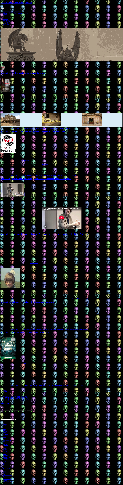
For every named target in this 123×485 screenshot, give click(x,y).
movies (4, 452)
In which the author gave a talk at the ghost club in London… (28, 302)
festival (36, 175)
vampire (69, 298)
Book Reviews (6, 20)
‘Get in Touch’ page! (118, 201)
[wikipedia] (24, 414)
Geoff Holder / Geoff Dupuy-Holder (16, 2)
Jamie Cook (68, 128)
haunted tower (45, 230)
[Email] (33, 414)
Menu (2, 8)
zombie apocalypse (7, 479)
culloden (38, 329)
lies (51, 175)
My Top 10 (5, 22)
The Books (5, 19)
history (5, 447)
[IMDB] (29, 414)
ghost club (50, 329)
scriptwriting (6, 469)
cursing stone (37, 298)
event (27, 385)
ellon (34, 175)
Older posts (3, 390)
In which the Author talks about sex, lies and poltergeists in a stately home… (34, 131)
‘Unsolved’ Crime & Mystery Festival (21, 157)
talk (75, 329)
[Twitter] (11, 414)
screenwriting (6, 468)
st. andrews (66, 385)
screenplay (5, 466)
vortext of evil (70, 230)
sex (63, 175)
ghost (40, 175)
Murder (4, 454)
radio (4, 463)
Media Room (5, 23)
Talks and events (7, 475)
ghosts (28, 230)
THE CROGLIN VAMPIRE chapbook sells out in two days (15, 397)
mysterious (56, 385)
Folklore (30, 385)
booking (24, 385)
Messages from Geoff (15, 128)
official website (45, 164)
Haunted (47, 128)
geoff (37, 385)
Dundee (4, 430)
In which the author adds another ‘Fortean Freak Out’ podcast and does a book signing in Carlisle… (44, 234)
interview (5, 449)
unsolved (56, 128)
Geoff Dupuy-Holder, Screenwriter (10, 12)
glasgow (5, 444)
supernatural (64, 298)
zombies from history (8, 481)
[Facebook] (7, 414)
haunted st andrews (38, 230)
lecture (47, 385)
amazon (5, 424)
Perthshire (5, 458)
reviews (4, 464)
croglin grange (31, 298)
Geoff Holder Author (7, 440)
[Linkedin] (16, 414)
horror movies (5, 448)
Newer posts (4, 391)
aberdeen (26, 128)
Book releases (13, 298)
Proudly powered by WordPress (7, 483)
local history (51, 385)
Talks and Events (14, 175)
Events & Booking (7, 21)
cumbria (4, 429)
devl (41, 329)
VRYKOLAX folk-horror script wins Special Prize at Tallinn (15, 398)
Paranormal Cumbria (34, 263)
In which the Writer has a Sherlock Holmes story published (15, 396)
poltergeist (60, 175)
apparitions (24, 230)
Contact (4, 16)
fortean (42, 298)
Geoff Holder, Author (7, 17)
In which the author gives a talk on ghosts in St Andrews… (26, 332)
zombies (5, 480)
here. (65, 379)
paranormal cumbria (57, 298)
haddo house (42, 128)
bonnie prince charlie (31, 329)
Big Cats (4, 425)
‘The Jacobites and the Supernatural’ (57, 312)
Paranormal (52, 128)
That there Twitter (5, 403)
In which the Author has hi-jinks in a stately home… (23, 73)
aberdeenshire (31, 128)
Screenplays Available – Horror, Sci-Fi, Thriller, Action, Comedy (16, 13)
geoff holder (37, 128)
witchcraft (73, 298)
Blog (4, 15)
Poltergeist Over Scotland (24, 160)
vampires (5, 476)
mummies (51, 230)
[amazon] (3, 414)
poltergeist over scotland (8, 461)
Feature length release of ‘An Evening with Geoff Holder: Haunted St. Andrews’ (36, 178)
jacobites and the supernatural (63, 329)
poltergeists (60, 230)
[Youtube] (20, 414)
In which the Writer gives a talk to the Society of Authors (14, 400)
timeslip (65, 230)
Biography (5, 14)
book (25, 363)
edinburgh (5, 431)
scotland (5, 465)
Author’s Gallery (6, 24)
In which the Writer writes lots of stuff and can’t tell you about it (16, 399)
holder (44, 385)
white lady (75, 230)
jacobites (4, 450)
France (4, 437)
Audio (4, 25)
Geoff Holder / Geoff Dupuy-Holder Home (12, 11)
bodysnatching (5, 426)
